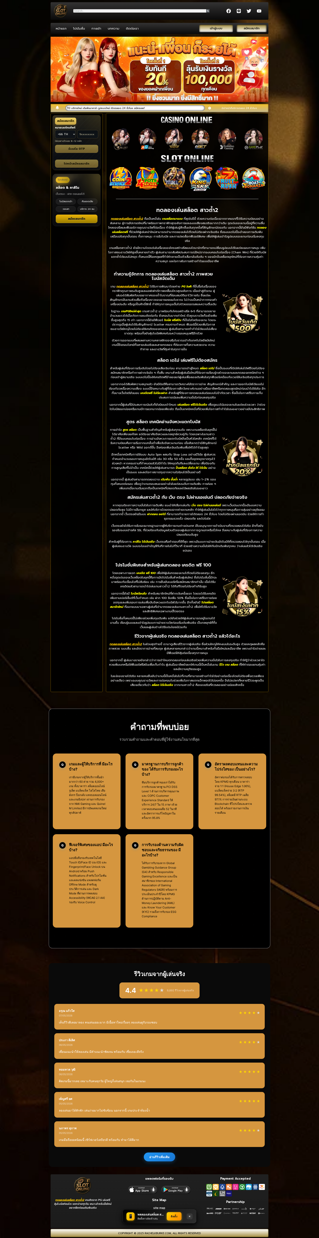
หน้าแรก (61, 28)
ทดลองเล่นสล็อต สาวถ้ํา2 (69, 1200)
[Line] (238, 11)
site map (159, 1208)
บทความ (113, 28)
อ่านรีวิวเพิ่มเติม (159, 1157)
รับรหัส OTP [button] (76, 149)
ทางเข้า (96, 28)
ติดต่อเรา (132, 28)
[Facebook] (228, 11)
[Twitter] (248, 11)
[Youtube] (259, 11)
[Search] (208, 11)
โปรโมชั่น (79, 28)
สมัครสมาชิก (76, 219)
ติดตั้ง (174, 1216)
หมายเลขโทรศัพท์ (65, 127)
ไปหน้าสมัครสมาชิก (76, 164)
